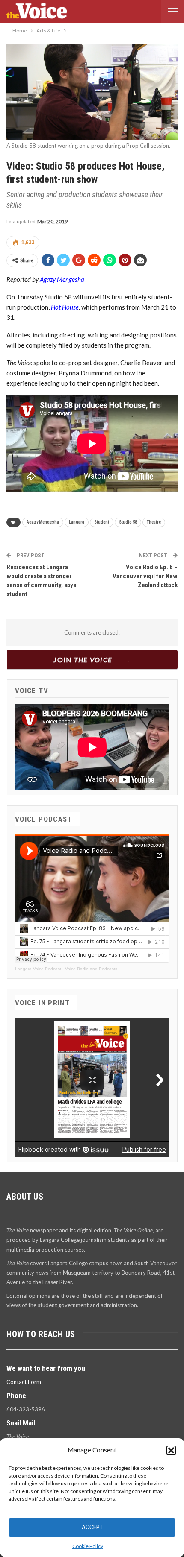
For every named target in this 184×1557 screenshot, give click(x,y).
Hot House (65, 307)
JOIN (82, 660)
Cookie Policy (87, 1546)
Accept (92, 1527)
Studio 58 (128, 522)
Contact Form (23, 1381)
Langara (76, 522)
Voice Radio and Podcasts (91, 968)
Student (101, 522)
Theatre (154, 522)
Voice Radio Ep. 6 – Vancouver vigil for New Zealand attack (145, 576)
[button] (171, 1450)
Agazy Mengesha (62, 279)
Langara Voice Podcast (38, 968)
